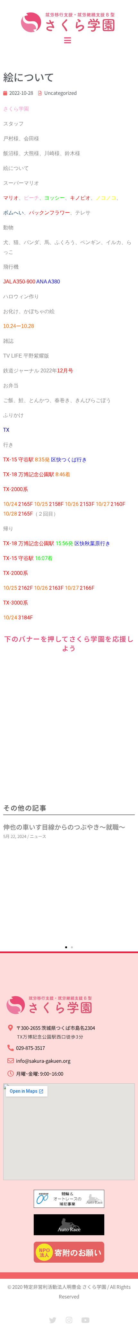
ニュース (38, 836)
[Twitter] (52, 1320)
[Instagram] (69, 1320)
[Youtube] (85, 1320)
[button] (66, 947)
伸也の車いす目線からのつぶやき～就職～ (64, 827)
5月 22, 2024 (14, 836)
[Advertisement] (69, 728)
